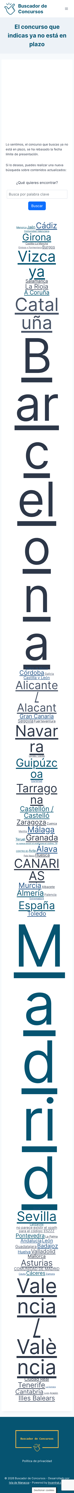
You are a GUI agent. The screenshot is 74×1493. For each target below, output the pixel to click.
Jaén (31, 227)
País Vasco (29, 855)
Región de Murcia (37, 668)
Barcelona (37, 499)
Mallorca (37, 1256)
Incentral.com (56, 1482)
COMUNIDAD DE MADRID (36, 1268)
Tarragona (36, 793)
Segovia (25, 720)
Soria (36, 1208)
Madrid (39, 1061)
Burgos (48, 247)
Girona (36, 237)
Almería (30, 893)
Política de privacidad (37, 1461)
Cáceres (35, 1273)
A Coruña (36, 292)
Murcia (29, 885)
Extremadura (37, 898)
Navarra (36, 738)
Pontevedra (30, 1235)
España (36, 905)
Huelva (24, 1251)
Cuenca (52, 823)
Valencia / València (37, 1326)
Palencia (50, 894)
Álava (46, 849)
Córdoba (31, 672)
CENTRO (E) (22, 851)
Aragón (54, 1393)
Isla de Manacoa (19, 1482)
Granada (42, 837)
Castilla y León (37, 677)
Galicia (49, 674)
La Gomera (51, 1387)
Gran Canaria (37, 716)
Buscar (37, 206)
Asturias (37, 1263)
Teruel (20, 839)
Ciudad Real (36, 1379)
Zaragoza (31, 822)
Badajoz (47, 1245)
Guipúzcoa (36, 768)
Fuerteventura (45, 721)
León (47, 1240)
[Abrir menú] (66, 8)
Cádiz (46, 225)
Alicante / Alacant (36, 696)
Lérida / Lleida (37, 755)
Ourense (36, 781)
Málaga (41, 829)
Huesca (42, 854)
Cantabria (29, 1391)
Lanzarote (36, 1224)
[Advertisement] (37, 103)
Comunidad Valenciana (36, 231)
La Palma (51, 1236)
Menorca (21, 227)
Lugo (46, 1393)
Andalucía (30, 1240)
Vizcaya (37, 263)
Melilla (23, 831)
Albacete (48, 887)
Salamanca (37, 281)
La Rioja (36, 286)
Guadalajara (26, 1246)
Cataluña (37, 313)
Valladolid (43, 1251)
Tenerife (31, 1384)
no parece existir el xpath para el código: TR (36, 843)
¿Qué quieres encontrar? (37, 182)
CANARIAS (36, 869)
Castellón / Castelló (37, 812)
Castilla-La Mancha (37, 243)
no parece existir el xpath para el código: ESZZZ (36, 1229)
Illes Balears (36, 1398)
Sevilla (37, 1216)
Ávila (32, 851)
